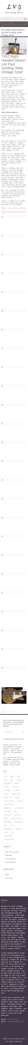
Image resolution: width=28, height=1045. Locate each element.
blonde (17, 783)
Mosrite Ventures (17, 818)
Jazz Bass (7, 811)
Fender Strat (16, 794)
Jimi (15, 811)
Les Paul (17, 815)
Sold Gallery (11, 23)
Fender (6, 794)
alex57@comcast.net (15, 1021)
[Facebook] (3, 19)
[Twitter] (6, 19)
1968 (18, 776)
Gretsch (20, 800)
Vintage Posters (9, 839)
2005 (5, 779)
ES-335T (15, 786)
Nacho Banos (8, 822)
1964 (5, 776)
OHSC (5, 825)
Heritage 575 (19, 808)
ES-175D (6, 786)
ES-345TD (16, 790)
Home (2, 23)
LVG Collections (12, 852)
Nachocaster (19, 822)
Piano (12, 825)
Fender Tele (8, 797)
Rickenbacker (8, 829)
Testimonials (8, 836)
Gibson (17, 797)
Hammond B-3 (8, 808)
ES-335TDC (7, 790)
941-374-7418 (12, 1019)
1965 (12, 776)
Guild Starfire (8, 804)
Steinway (18, 829)
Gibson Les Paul (9, 800)
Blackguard (7, 783)
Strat (6, 832)
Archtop (19, 779)
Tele (12, 832)
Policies (9, 878)
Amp (12, 779)
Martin (6, 818)
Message (8, 855)
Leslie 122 (7, 815)
